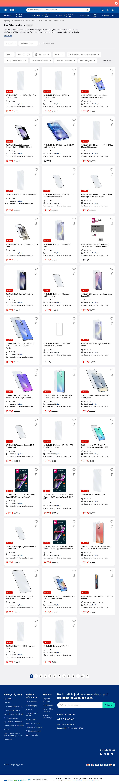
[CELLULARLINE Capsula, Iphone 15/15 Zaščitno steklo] (21, 440)
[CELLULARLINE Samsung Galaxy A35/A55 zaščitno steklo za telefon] (59, 591)
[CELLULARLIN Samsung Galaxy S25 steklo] (59, 239)
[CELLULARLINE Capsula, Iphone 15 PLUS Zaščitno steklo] (21, 541)
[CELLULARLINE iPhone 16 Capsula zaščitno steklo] (59, 289)
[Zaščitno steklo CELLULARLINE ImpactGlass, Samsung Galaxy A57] (21, 390)
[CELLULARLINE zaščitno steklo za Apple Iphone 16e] (97, 289)
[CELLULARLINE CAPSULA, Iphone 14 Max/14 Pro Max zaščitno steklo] (21, 591)
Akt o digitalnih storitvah (13, 714)
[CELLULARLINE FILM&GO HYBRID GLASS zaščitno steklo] (59, 140)
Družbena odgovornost (13, 706)
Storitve (29, 709)
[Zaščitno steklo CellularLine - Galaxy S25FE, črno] (97, 390)
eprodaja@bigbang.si (65, 724)
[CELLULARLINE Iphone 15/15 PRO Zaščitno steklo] (59, 90)
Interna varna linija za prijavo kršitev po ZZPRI (13, 734)
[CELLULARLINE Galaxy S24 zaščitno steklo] (21, 289)
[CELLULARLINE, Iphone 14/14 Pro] (59, 641)
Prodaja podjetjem (11, 718)
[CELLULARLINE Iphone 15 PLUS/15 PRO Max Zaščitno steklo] (59, 440)
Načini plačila (31, 720)
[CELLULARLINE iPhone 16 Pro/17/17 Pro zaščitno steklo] (21, 90)
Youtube (108, 754)
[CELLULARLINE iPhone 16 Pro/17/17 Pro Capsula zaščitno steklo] (59, 189)
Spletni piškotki (32, 735)
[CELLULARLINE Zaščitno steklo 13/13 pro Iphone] (97, 591)
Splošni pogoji (31, 706)
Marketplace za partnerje (14, 726)
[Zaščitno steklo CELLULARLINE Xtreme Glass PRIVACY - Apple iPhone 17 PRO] (59, 541)
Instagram (105, 754)
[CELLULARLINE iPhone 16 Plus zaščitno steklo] (21, 641)
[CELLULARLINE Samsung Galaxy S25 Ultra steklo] (21, 239)
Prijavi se (109, 705)
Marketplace (48, 705)
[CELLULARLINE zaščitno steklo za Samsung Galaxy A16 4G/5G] (97, 90)
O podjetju (8, 699)
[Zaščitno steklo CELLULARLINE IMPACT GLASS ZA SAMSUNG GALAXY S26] (59, 390)
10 (73, 676)
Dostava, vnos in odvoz (32, 714)
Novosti (7, 729)
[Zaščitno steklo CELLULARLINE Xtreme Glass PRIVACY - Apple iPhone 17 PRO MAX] (59, 491)
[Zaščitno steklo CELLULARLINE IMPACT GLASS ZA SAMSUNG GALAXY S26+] (97, 541)
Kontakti (7, 703)
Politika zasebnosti (33, 731)
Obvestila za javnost (12, 710)
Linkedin (112, 754)
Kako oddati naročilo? (48, 710)
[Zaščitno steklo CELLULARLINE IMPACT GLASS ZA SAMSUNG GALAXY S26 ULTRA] (21, 340)
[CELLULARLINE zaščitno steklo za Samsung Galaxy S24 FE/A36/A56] (21, 140)
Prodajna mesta (32, 702)
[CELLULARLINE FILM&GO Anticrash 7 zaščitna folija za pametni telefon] (97, 239)
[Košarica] (113, 10)
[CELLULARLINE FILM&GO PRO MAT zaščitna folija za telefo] (59, 340)
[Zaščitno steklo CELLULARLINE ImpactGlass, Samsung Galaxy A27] (97, 440)
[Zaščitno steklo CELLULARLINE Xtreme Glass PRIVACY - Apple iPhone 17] (21, 491)
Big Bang (20, 104)
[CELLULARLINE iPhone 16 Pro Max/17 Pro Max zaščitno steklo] (97, 140)
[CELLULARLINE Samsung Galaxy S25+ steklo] (97, 340)
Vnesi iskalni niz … (43, 10)
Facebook (101, 754)
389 (82, 676)
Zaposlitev (8, 740)
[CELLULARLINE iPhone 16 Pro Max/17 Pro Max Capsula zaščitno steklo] (97, 189)
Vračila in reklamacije (47, 716)
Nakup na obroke (33, 723)
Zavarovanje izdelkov (34, 727)
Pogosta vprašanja (47, 700)
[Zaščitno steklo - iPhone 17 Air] (97, 491)
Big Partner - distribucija (13, 722)
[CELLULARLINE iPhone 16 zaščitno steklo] (21, 189)
